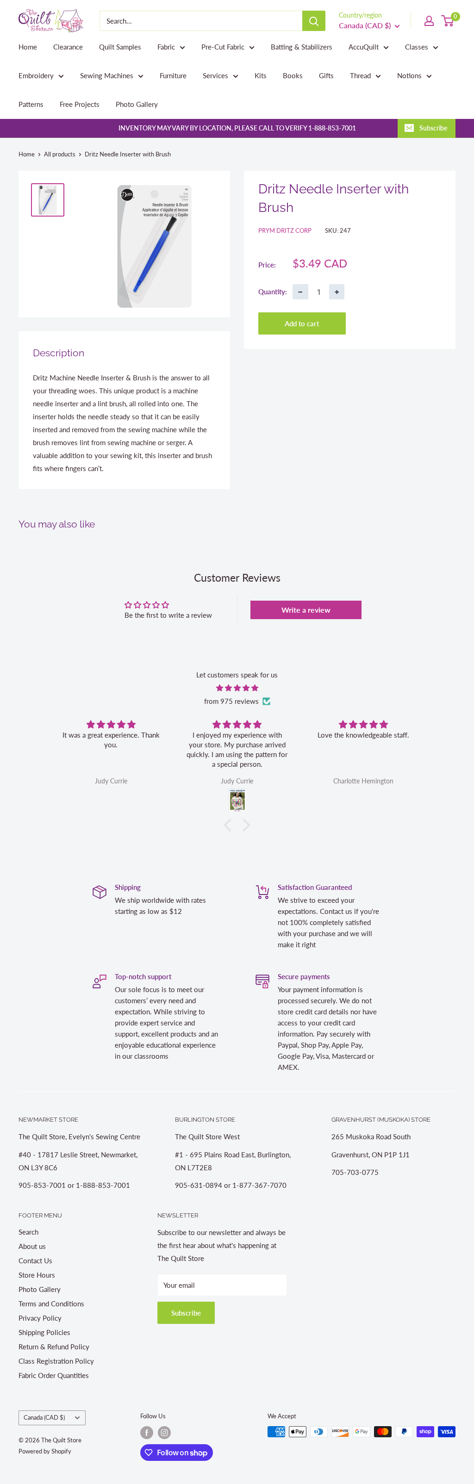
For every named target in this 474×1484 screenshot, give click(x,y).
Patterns (31, 104)
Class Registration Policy (56, 1361)
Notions (409, 75)
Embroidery (36, 75)
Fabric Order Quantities (54, 1375)
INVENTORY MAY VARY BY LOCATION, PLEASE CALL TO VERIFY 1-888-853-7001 (237, 128)
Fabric (166, 47)
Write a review (306, 609)
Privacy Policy (40, 1318)
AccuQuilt (364, 47)
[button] (230, 825)
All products (59, 154)
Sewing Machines (106, 75)
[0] (448, 20)
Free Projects (80, 104)
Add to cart (302, 323)
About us (32, 1246)
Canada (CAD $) (44, 1417)
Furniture (173, 75)
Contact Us (35, 1260)
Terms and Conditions (51, 1303)
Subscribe (433, 128)
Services (215, 75)
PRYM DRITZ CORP (285, 230)
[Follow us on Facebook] (146, 1432)
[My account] (429, 21)
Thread (360, 75)
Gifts (326, 75)
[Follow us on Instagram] (164, 1432)
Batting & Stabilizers (301, 47)
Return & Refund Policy (54, 1346)
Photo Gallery (137, 104)
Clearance (68, 47)
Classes (416, 47)
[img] (236, 688)
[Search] (313, 21)
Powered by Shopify (45, 1451)
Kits (261, 75)
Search (28, 1232)
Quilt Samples (120, 47)
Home (28, 47)
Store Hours (37, 1275)
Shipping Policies (44, 1332)
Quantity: (272, 291)
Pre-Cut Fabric (222, 47)
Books (293, 75)
